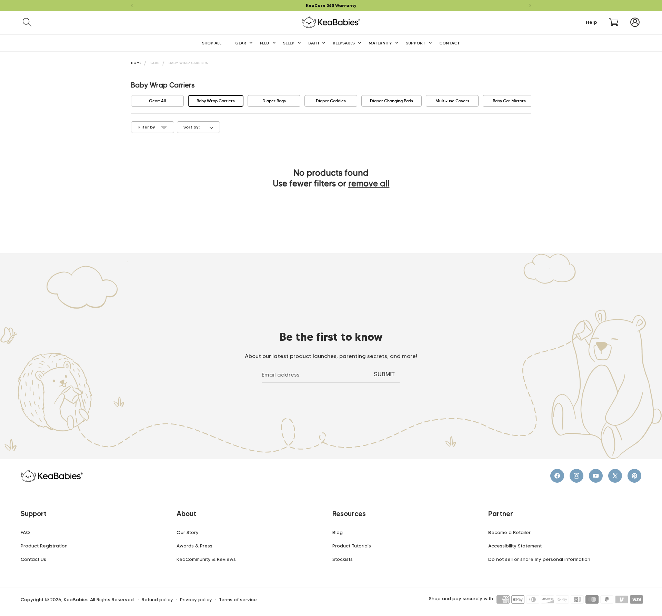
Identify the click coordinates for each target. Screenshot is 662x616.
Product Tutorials (351, 546)
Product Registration (44, 546)
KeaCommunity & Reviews (206, 559)
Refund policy (157, 600)
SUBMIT (384, 374)
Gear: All (157, 101)
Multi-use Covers (452, 101)
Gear (155, 63)
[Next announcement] (530, 5)
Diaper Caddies (331, 101)
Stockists (342, 559)
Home (136, 63)
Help (591, 22)
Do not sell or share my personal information (539, 559)
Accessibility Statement (515, 546)
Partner (500, 514)
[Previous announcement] (131, 5)
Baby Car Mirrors (509, 101)
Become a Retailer (509, 532)
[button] (27, 22)
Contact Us (33, 559)
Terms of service (238, 600)
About (186, 514)
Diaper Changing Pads (391, 101)
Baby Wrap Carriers (188, 63)
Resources (349, 514)
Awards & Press (194, 546)
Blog (337, 532)
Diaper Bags (274, 101)
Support (34, 514)
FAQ (25, 532)
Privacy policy (196, 600)
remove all (369, 183)
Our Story (188, 532)
